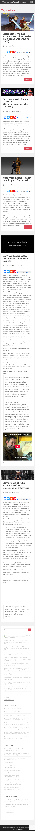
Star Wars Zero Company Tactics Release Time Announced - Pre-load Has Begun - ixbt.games (16, 687)
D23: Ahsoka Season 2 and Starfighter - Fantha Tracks (16, 664)
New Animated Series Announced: (15, 258)
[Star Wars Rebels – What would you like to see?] (17, 166)
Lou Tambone (20, 827)
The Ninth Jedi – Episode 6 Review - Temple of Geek (17, 682)
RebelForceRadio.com (11, 576)
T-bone (8, 708)
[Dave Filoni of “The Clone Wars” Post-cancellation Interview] (17, 475)
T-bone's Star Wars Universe (8, 827)
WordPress (20, 829)
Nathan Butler (19, 56)
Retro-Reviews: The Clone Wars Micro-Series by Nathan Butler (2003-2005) (17, 37)
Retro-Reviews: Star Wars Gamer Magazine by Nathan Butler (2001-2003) (16, 758)
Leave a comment (17, 46)
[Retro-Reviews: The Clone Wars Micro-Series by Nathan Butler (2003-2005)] (17, 22)
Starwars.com (11, 463)
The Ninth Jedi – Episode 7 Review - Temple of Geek (17, 677)
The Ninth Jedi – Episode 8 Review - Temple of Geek (17, 673)
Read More (28, 79)
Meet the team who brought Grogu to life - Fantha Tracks (17, 653)
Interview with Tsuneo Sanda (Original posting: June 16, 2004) (12, 775)
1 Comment (15, 185)
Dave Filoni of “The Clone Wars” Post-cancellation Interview (16, 485)
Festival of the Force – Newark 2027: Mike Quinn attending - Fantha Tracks (16, 669)
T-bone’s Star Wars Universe (14, 2)
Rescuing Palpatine (16, 708)
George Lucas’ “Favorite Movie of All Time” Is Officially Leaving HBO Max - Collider (16, 647)
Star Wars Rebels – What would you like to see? (17, 179)
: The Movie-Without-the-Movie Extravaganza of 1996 (17, 718)
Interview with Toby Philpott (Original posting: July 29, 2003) (12, 766)
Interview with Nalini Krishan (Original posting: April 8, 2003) (12, 788)
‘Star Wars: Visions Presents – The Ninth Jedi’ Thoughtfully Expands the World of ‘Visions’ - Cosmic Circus (17, 659)
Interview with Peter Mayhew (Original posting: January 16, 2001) (13, 783)
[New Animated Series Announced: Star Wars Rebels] (17, 244)
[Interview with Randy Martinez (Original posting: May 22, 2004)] (17, 92)
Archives (6, 697)
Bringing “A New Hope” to (13, 780)
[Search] (29, 629)
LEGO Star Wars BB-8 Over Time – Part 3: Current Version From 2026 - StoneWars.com (17, 641)
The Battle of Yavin (17, 712)
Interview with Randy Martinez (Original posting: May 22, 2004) (16, 103)
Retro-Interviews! (8, 762)
